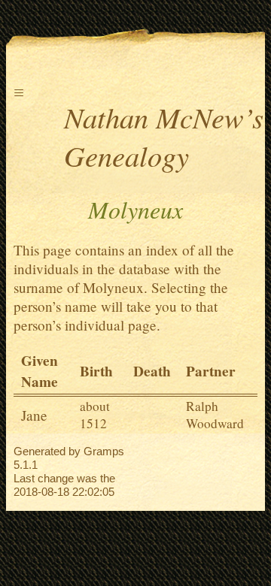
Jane (34, 415)
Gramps (104, 451)
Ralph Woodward (215, 414)
